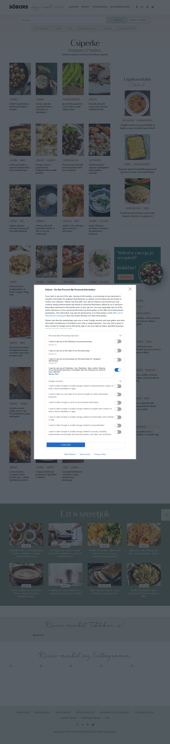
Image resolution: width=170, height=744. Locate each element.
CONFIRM (66, 445)
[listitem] (85, 335)
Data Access (85, 454)
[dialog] (85, 372)
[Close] (130, 289)
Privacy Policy (100, 454)
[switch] (117, 341)
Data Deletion (70, 454)
